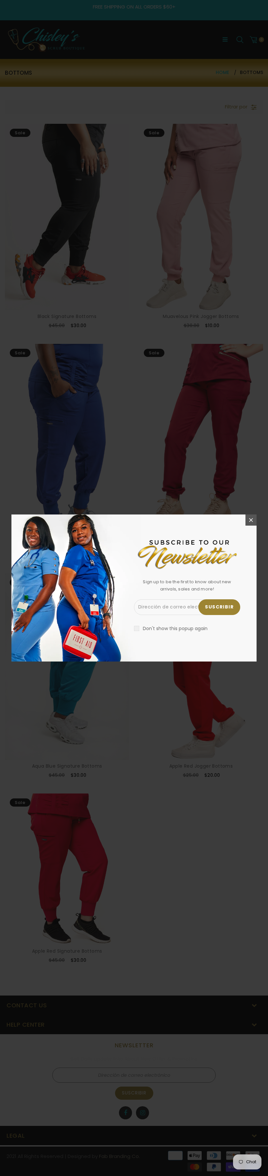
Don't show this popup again (175, 628)
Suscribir (219, 607)
